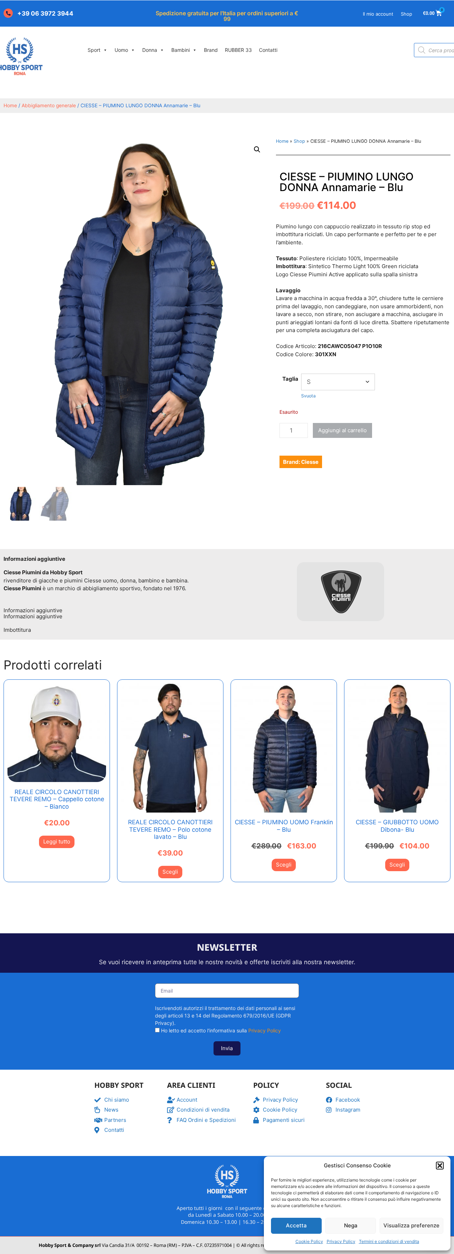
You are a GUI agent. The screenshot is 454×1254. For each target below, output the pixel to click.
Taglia (290, 378)
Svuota (308, 395)
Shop (406, 14)
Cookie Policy (309, 1241)
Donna (149, 50)
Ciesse (310, 461)
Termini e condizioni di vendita (389, 1241)
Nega (351, 1225)
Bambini (180, 50)
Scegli (170, 871)
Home (10, 105)
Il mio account (378, 14)
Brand (211, 50)
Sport (94, 50)
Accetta (296, 1225)
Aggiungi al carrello (342, 430)
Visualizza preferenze (411, 1225)
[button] (439, 1165)
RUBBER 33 (238, 50)
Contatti (268, 50)
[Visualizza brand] (340, 625)
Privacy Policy (341, 1241)
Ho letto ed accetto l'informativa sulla (221, 1030)
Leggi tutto (56, 841)
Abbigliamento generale (49, 105)
